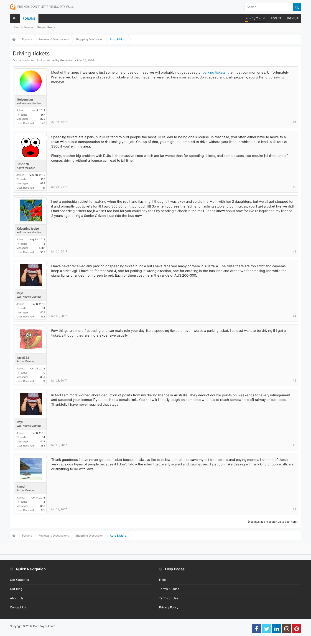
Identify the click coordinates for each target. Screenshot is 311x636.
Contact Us (18, 607)
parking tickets (214, 72)
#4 (294, 316)
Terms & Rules (169, 589)
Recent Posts (46, 27)
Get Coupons (19, 579)
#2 (294, 187)
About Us (16, 598)
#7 (294, 509)
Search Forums (24, 27)
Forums (29, 18)
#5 (294, 380)
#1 (294, 122)
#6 (294, 445)
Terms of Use (168, 598)
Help (162, 579)
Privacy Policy (168, 607)
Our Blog (16, 589)
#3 (294, 251)
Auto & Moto (38, 60)
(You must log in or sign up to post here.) (273, 521)
